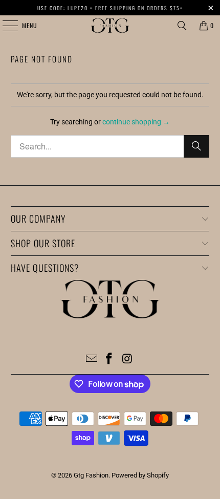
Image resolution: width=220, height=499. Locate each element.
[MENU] (4, 25)
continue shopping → (136, 122)
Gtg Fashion (91, 475)
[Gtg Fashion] (110, 25)
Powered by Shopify (140, 475)
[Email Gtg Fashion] (91, 359)
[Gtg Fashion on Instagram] (127, 359)
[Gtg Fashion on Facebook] (109, 359)
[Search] (182, 25)
